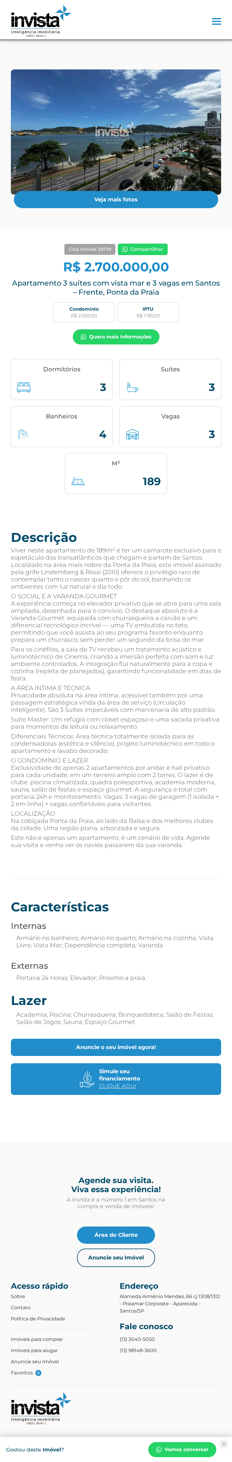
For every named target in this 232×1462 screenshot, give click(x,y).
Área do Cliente (116, 1235)
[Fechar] (223, 1444)
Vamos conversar (186, 1449)
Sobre (18, 1296)
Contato (21, 1307)
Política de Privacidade (38, 1319)
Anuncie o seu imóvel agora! (116, 1047)
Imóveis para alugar (34, 1350)
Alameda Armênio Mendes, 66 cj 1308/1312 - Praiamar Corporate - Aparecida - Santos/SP (170, 1304)
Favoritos (25, 1373)
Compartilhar (146, 249)
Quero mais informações (120, 337)
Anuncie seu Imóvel (116, 1257)
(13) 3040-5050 (137, 1339)
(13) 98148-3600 (138, 1350)
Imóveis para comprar (37, 1339)
